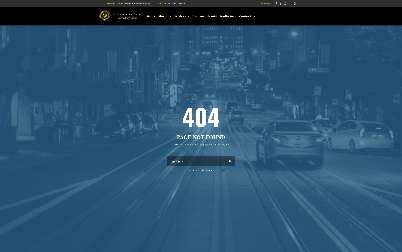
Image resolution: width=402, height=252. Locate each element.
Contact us (247, 16)
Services (180, 16)
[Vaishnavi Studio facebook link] (276, 3)
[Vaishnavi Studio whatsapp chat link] (285, 3)
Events (212, 16)
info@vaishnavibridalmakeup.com (128, 3)
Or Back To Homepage (201, 170)
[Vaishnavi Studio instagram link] (295, 3)
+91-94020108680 (171, 3)
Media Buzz (228, 16)
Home (151, 16)
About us (164, 16)
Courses (198, 16)
